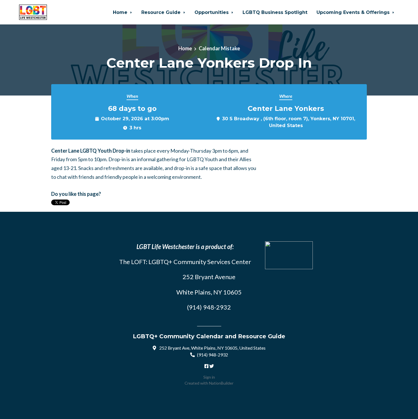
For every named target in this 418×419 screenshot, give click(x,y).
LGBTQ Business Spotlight (275, 12)
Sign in (209, 377)
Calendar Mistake (219, 48)
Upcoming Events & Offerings (353, 12)
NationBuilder (221, 383)
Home (121, 12)
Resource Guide (161, 12)
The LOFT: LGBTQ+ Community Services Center (185, 261)
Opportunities (212, 12)
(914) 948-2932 (212, 354)
